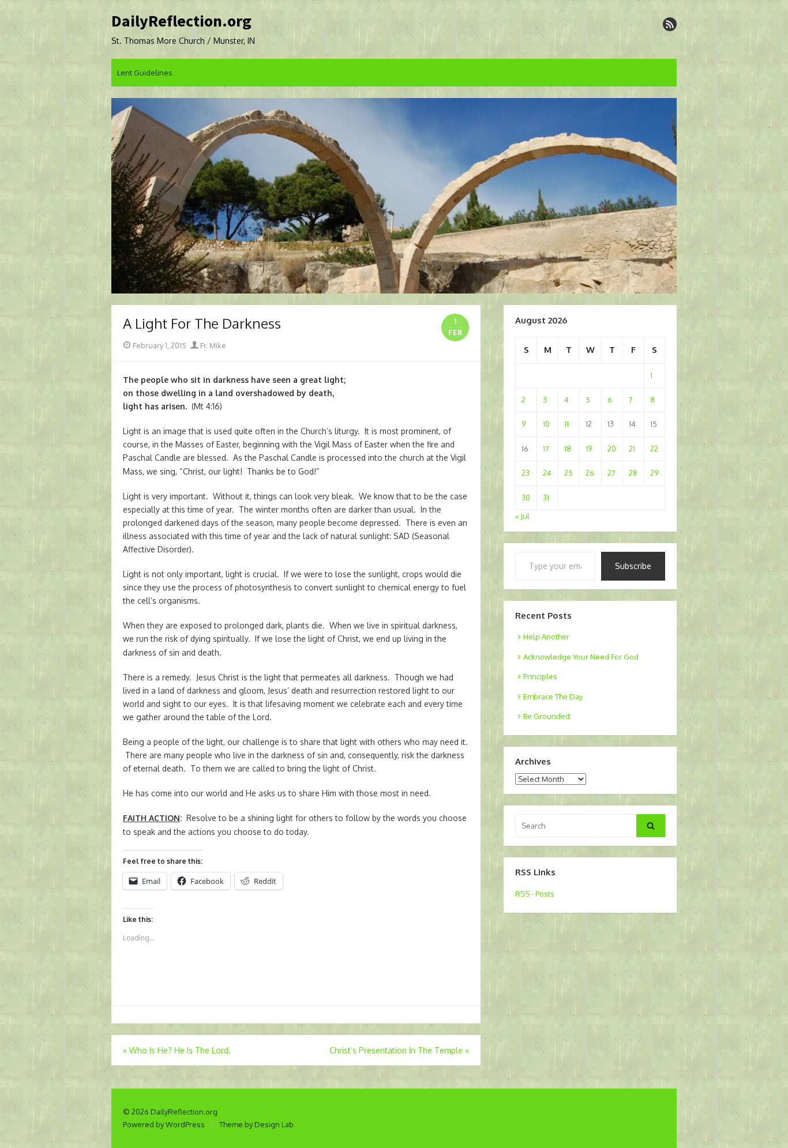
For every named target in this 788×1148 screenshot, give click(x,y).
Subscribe (633, 566)
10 (546, 423)
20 (611, 448)
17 (546, 448)
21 (632, 448)
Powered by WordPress (164, 1124)
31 (546, 497)
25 (568, 472)
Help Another (546, 636)
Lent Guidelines (144, 72)
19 (589, 448)
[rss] (670, 24)
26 (590, 472)
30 (525, 497)
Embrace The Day (553, 696)
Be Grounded (546, 716)
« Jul (522, 516)
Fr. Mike (212, 345)
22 (654, 448)
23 (525, 472)
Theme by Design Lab (256, 1124)
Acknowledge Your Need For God (581, 656)
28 (633, 472)
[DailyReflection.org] (394, 196)
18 (567, 448)
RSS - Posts (534, 893)
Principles (540, 676)
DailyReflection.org (181, 21)
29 (654, 472)
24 (547, 472)
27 (611, 472)
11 (566, 423)
